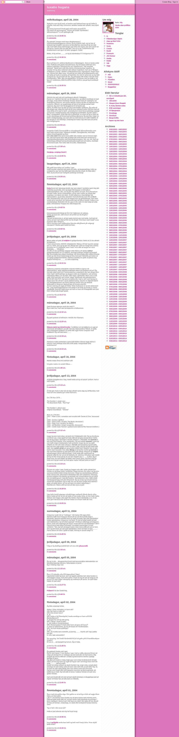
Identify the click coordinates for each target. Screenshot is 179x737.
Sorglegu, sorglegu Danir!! (56, 152)
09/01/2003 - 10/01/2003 (118, 144)
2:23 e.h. (62, 464)
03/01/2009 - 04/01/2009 (118, 306)
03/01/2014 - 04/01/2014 (118, 341)
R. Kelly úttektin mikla (117, 106)
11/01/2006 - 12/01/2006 (118, 237)
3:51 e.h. (62, 125)
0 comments (51, 38)
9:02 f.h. (62, 207)
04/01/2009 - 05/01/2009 (118, 309)
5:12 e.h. (62, 430)
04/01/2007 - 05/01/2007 (118, 250)
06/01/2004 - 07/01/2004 (118, 166)
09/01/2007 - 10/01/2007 (118, 262)
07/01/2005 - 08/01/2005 (118, 198)
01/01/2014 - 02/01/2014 (118, 338)
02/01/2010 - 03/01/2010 (118, 328)
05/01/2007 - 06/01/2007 (118, 252)
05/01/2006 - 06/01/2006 (118, 223)
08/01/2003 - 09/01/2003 (118, 141)
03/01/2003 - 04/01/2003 (118, 129)
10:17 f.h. (62, 295)
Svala (109, 46)
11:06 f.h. (62, 682)
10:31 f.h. (62, 263)
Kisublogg (113, 113)
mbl (109, 74)
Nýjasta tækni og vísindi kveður (58, 327)
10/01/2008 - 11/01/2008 (118, 294)
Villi (108, 63)
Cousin (109, 48)
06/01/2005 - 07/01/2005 (118, 196)
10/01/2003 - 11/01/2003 (118, 146)
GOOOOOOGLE (113, 84)
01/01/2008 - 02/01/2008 (118, 272)
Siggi (108, 66)
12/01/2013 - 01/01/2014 (118, 336)
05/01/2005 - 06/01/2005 (118, 193)
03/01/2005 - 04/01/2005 (118, 188)
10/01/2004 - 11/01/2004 (118, 176)
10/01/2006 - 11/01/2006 (118, 235)
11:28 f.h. (62, 534)
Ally (121, 22)
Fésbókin (111, 79)
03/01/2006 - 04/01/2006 (118, 218)
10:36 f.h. (62, 728)
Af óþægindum (114, 110)
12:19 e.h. (62, 336)
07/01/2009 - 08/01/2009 (118, 311)
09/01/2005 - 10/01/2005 (118, 203)
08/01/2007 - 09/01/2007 (118, 260)
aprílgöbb (54, 722)
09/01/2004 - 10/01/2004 (118, 173)
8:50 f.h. (62, 229)
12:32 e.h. (62, 312)
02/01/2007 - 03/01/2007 (118, 245)
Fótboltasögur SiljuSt (114, 39)
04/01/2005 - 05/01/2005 (118, 191)
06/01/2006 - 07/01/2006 (118, 225)
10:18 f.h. (62, 488)
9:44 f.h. (62, 594)
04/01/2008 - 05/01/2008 (118, 279)
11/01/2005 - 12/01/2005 (118, 208)
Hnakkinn (110, 43)
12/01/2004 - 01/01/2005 (118, 181)
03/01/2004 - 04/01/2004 (118, 159)
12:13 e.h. (62, 349)
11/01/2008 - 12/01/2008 (118, 296)
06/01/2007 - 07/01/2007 (118, 255)
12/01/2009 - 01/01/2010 (118, 323)
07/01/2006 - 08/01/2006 (118, 227)
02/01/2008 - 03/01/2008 (118, 274)
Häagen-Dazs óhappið (117, 103)
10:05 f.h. (62, 503)
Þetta (49, 188)
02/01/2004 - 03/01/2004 (118, 156)
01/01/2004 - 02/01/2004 (118, 154)
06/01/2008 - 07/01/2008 (118, 284)
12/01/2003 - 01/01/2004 (118, 151)
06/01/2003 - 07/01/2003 (118, 137)
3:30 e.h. (62, 146)
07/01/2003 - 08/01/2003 (118, 139)
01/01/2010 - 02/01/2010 (118, 326)
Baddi (109, 51)
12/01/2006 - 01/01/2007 (118, 240)
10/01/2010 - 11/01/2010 (118, 331)
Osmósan (112, 115)
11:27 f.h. (62, 585)
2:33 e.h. (62, 549)
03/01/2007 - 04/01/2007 (118, 247)
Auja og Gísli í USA (113, 41)
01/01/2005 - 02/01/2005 (118, 183)
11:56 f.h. (62, 156)
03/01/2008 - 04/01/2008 (118, 277)
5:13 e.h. (62, 385)
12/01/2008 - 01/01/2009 (118, 299)
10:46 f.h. (62, 717)
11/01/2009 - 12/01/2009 (118, 321)
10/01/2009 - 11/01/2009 (118, 319)
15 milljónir (66, 240)
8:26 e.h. (62, 176)
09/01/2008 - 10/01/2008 (118, 291)
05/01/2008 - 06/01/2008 (118, 282)
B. (107, 36)
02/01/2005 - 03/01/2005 (118, 186)
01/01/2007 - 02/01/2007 (118, 242)
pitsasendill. (83, 546)
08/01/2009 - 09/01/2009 (118, 314)
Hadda (109, 58)
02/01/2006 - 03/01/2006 (118, 215)
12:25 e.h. (62, 321)
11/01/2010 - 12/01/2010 (118, 333)
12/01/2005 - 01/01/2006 (118, 210)
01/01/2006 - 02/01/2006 (118, 213)
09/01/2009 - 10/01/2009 (118, 316)
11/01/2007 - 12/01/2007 (118, 267)
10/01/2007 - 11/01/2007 (118, 264)
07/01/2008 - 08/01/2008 (118, 287)
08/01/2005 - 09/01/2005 (118, 201)
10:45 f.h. (62, 36)
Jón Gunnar (111, 56)
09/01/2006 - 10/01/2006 (118, 232)
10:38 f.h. (62, 57)
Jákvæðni (112, 101)
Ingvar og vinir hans (116, 120)
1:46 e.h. (62, 368)
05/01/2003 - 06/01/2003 (118, 134)
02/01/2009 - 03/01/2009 (118, 304)
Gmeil (110, 82)
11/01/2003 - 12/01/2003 (118, 149)
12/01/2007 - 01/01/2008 (118, 269)
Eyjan (110, 77)
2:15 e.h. (62, 568)
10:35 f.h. (62, 85)
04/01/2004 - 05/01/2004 (118, 161)
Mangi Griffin (114, 118)
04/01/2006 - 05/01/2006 (118, 220)
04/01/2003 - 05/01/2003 (118, 132)
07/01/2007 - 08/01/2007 (118, 257)
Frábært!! (50, 590)
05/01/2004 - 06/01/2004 (118, 164)
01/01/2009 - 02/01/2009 (118, 301)
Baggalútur (112, 87)
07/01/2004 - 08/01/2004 (118, 169)
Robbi (109, 61)
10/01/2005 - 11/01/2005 (118, 205)
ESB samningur (115, 108)
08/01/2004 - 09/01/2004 (118, 171)
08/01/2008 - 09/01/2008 (118, 289)
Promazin (110, 53)
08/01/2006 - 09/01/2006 (118, 230)
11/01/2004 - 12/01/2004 (118, 178)
